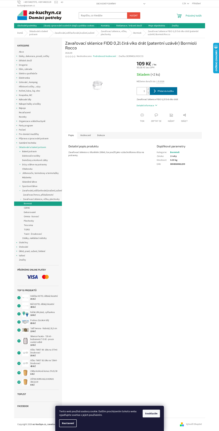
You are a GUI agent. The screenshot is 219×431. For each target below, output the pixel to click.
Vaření (22, 255)
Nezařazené (25, 112)
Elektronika (24, 78)
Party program (26, 125)
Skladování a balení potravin (32, 147)
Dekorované (30, 212)
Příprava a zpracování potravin (33, 138)
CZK (184, 3)
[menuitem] (27, 25)
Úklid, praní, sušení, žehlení (32, 251)
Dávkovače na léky (31, 156)
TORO (27, 229)
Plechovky (29, 221)
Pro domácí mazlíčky (29, 134)
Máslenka (26, 177)
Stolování (23, 247)
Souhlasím (151, 413)
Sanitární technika (27, 143)
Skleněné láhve (29, 182)
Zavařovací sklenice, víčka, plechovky (41, 199)
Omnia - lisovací (31, 216)
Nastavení (68, 423)
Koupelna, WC (25, 95)
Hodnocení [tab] (85, 135)
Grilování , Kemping (28, 82)
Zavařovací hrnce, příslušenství (38, 194)
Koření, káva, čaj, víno (29, 91)
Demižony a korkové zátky (35, 160)
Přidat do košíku (166, 91)
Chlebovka (27, 169)
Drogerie (23, 65)
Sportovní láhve (29, 186)
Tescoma (28, 225)
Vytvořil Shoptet (194, 424)
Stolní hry (23, 242)
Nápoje (22, 108)
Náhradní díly (25, 99)
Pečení (22, 129)
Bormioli (28, 203)
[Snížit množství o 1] (148, 93)
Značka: (130, 56)
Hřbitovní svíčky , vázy (30, 86)
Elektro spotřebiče (28, 73)
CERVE (27, 208)
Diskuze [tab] (101, 135)
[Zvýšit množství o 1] (148, 89)
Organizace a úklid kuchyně (32, 121)
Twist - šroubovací (33, 234)
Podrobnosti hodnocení (104, 56)
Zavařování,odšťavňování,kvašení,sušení (42, 190)
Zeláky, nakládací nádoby (34, 238)
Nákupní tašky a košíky (30, 104)
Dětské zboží (25, 60)
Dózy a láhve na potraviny (34, 164)
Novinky (23, 117)
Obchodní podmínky (106, 3)
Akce (21, 52)
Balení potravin (29, 151)
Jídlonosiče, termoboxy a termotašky (40, 173)
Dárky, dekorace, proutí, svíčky (34, 56)
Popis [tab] (71, 135)
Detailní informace (145, 105)
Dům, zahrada (25, 69)
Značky (22, 260)
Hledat (134, 15)
